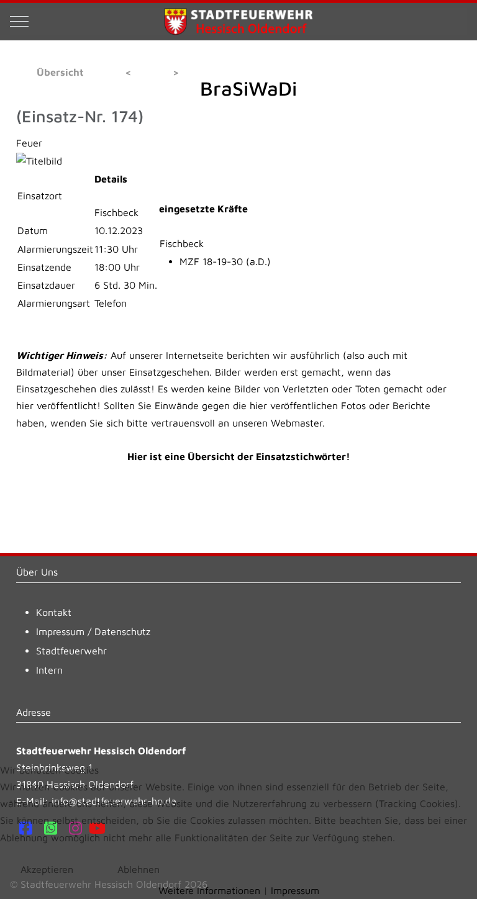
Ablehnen (138, 869)
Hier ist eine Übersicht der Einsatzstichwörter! (238, 456)
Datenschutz (122, 631)
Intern (49, 669)
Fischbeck (182, 243)
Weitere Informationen (209, 890)
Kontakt (53, 612)
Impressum (60, 631)
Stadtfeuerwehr (71, 650)
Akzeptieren (46, 869)
